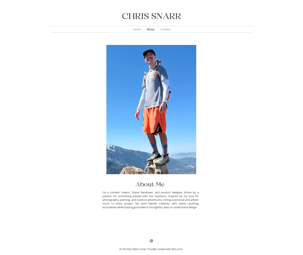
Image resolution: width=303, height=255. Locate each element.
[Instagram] (151, 241)
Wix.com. (177, 249)
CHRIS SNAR (148, 17)
